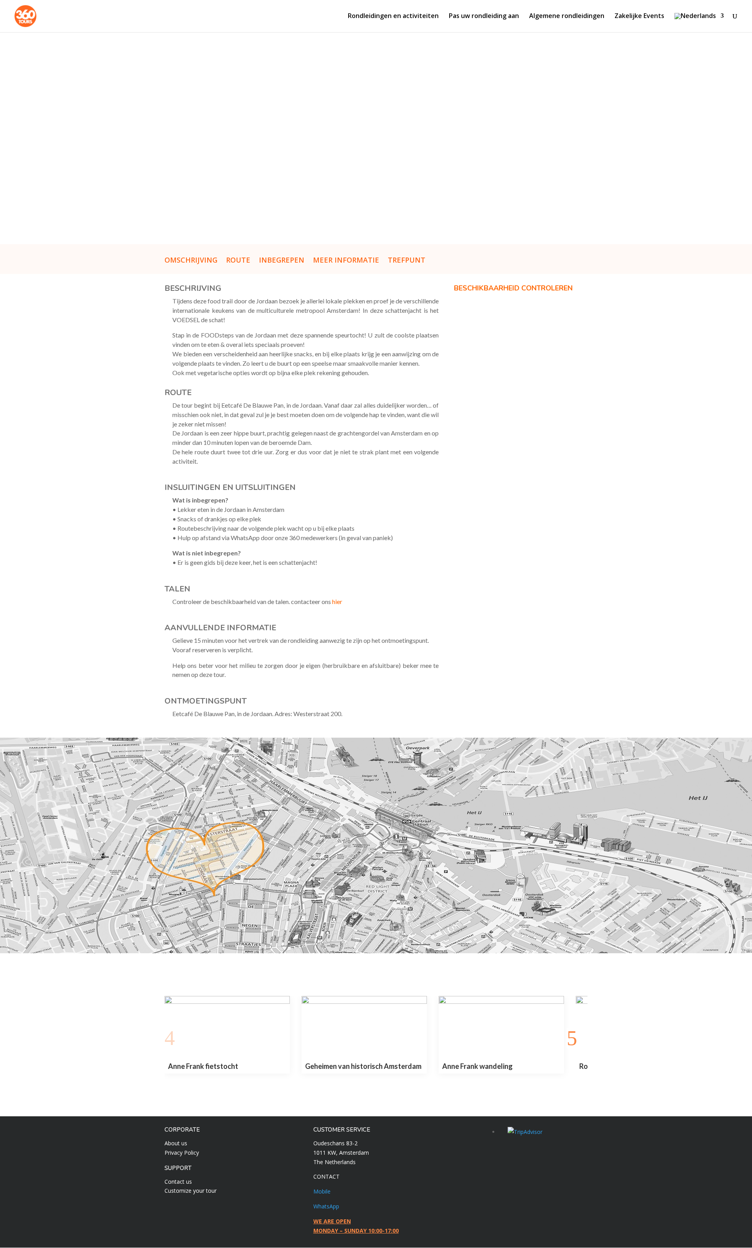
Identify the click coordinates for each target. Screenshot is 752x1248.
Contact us (178, 1181)
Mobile (322, 1191)
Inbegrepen (281, 261)
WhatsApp (326, 1206)
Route (238, 261)
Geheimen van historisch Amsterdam (226, 1066)
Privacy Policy (181, 1152)
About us (175, 1143)
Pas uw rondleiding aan (484, 16)
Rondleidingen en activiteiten (393, 16)
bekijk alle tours (376, 1094)
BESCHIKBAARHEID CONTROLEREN (513, 288)
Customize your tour (190, 1190)
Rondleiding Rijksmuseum (482, 1066)
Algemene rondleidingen (566, 16)
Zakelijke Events (639, 16)
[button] (174, 1038)
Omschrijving (190, 261)
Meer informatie (346, 261)
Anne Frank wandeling (340, 1066)
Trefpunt (406, 261)
